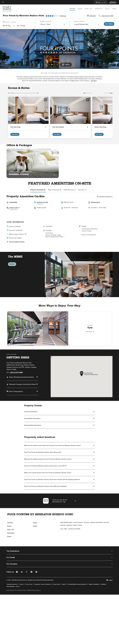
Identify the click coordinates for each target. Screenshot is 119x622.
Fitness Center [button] (13, 207)
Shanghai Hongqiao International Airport (22, 384)
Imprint (35, 526)
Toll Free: (70, 529)
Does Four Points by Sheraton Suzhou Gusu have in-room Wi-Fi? (45, 466)
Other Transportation (16, 391)
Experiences (98, 8)
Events (107, 8)
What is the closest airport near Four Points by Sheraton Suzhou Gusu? (47, 473)
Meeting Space (95, 202)
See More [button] (94, 80)
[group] (59, 274)
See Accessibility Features (16, 241)
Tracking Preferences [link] (12, 584)
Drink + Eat (88, 8)
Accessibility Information (32, 418)
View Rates (15, 134)
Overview (72, 8)
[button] (100, 2)
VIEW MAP (92, 16)
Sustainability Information (32, 425)
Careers (21, 584)
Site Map (103, 584)
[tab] (38, 190)
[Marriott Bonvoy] (112, 2)
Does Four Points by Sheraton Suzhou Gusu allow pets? (42, 452)
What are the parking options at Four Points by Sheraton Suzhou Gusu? (48, 459)
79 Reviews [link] (63, 16)
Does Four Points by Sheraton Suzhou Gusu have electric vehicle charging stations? (52, 479)
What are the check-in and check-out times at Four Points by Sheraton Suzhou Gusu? (52, 445)
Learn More (88, 331)
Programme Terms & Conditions (42, 584)
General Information (30, 412)
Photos (114, 8)
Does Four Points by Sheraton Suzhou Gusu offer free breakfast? (45, 486)
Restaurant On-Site (42, 202)
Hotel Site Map (10, 586)
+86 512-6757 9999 (107, 16)
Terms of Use (28, 584)
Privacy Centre (56, 584)
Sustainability (13, 202)
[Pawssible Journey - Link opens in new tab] (33, 163)
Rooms (80, 8)
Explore (12, 264)
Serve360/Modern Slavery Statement (77, 584)
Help (17, 586)
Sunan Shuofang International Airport (21, 377)
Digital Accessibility (94, 584)
